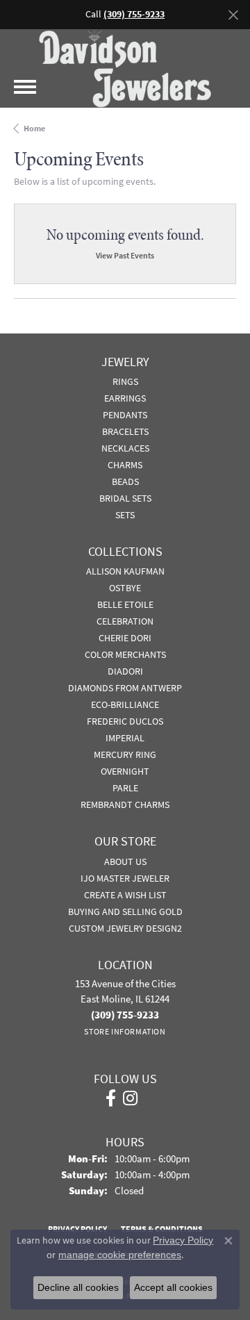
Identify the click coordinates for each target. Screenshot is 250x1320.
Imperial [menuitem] (125, 738)
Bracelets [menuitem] (125, 431)
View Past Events (125, 255)
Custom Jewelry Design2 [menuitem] (125, 928)
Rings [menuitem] (125, 381)
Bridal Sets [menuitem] (125, 498)
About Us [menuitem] (125, 861)
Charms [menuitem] (125, 465)
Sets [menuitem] (125, 515)
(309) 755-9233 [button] (134, 14)
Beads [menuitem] (125, 481)
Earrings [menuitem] (125, 398)
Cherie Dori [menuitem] (125, 638)
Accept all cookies (173, 1287)
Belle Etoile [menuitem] (125, 604)
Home (34, 128)
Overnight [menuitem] (125, 771)
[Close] (233, 15)
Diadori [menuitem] (125, 671)
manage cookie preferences (119, 1254)
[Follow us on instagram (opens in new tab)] (130, 1098)
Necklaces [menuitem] (125, 448)
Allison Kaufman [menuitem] (125, 571)
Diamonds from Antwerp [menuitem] (125, 688)
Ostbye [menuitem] (125, 588)
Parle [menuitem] (125, 788)
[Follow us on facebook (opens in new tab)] (111, 1098)
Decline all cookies (78, 1287)
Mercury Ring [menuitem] (125, 754)
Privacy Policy (183, 1240)
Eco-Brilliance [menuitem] (125, 704)
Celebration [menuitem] (125, 621)
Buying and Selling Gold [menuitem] (125, 911)
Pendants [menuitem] (125, 415)
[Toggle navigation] (25, 87)
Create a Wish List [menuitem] (125, 895)
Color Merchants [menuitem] (125, 654)
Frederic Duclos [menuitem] (125, 721)
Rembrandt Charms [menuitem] (125, 804)
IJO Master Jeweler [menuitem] (125, 878)
